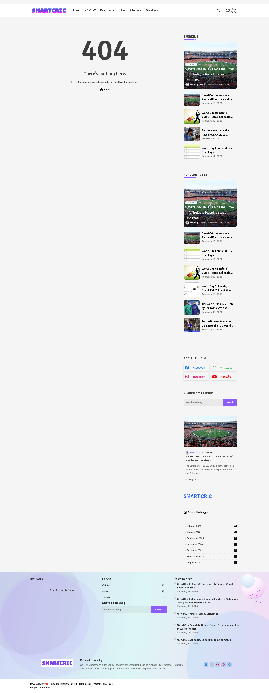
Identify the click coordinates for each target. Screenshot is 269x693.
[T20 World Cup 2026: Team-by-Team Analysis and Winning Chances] (192, 307)
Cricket (133, 585)
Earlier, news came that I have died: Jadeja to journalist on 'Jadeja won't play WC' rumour (218, 133)
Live (122, 10)
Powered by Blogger (198, 512)
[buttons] (206, 664)
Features (105, 10)
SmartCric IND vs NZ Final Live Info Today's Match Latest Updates (209, 458)
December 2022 (211, 550)
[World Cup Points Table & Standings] (192, 151)
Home (75, 10)
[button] (218, 10)
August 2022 (211, 562)
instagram (199, 377)
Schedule (135, 10)
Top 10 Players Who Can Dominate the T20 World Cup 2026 (216, 324)
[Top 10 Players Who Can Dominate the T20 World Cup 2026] (192, 325)
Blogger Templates (60, 684)
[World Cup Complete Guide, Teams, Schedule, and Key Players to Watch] (192, 116)
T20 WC (133, 597)
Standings (152, 10)
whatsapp (226, 367)
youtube (226, 377)
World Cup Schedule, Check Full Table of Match (217, 288)
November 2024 (211, 544)
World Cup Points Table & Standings (217, 150)
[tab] (76, 10)
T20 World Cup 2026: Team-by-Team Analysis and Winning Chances (218, 306)
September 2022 (211, 556)
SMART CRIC (198, 496)
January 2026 (211, 532)
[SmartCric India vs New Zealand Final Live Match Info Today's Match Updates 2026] (192, 98)
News (133, 591)
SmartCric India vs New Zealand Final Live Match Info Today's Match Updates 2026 (218, 97)
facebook (199, 367)
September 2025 (211, 538)
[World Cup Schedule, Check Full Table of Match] (192, 289)
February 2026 (211, 526)
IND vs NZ (90, 10)
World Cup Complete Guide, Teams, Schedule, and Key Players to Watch (217, 115)
